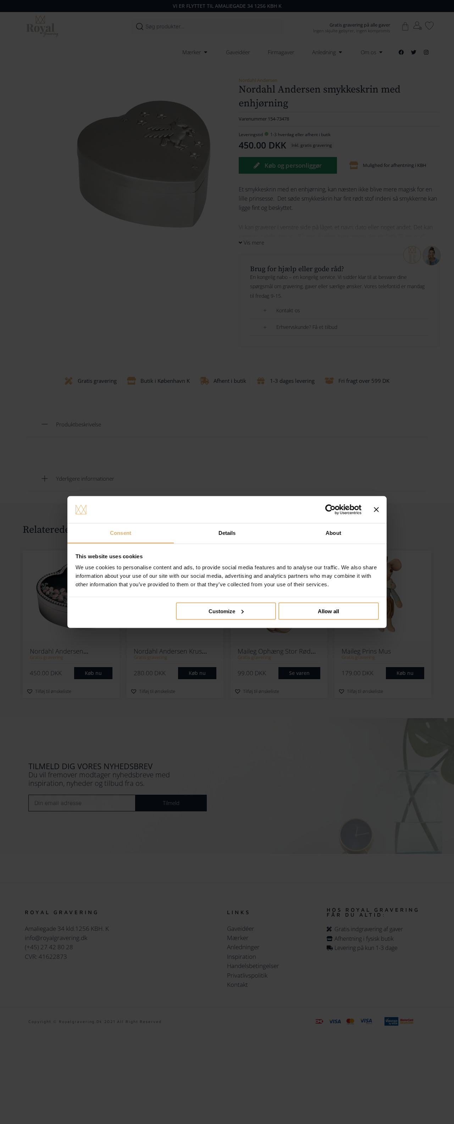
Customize (222, 611)
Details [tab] (227, 533)
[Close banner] (376, 509)
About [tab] (333, 533)
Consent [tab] (120, 533)
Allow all (328, 611)
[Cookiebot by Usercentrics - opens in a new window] (330, 509)
